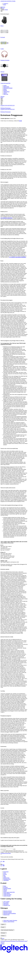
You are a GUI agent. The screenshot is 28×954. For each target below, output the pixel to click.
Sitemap (2, 942)
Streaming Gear (6, 905)
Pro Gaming (5, 902)
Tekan (4, 876)
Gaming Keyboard (7, 894)
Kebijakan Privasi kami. (6, 853)
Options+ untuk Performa (8, 921)
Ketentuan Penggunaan (6, 108)
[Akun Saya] (2, 102)
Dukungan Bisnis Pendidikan (9, 913)
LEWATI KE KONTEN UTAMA (8, 1)
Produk (2, 9)
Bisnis (4, 4)
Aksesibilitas (6, 880)
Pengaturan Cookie (23, 941)
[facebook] (3, 861)
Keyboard (5, 887)
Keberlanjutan (6, 877)
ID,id (3, 8)
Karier (4, 872)
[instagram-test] (1, 861)
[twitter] (2, 861)
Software (2, 96)
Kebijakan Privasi (14, 941)
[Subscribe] (14, 849)
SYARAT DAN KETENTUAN (8, 105)
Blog (4, 875)
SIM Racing (5, 904)
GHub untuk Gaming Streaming (10, 920)
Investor (5, 874)
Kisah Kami (5, 871)
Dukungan (3, 7)
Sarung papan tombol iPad (9, 892)
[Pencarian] (2, 99)
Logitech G (5, 3)
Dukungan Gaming (7, 912)
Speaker (5, 890)
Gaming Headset (6, 895)
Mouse (4, 886)
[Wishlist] (2, 101)
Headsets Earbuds (7, 888)
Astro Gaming (6, 901)
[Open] (2, 104)
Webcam (5, 889)
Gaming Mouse (6, 893)
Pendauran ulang (6, 879)
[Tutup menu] (2, 11)
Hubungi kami (6, 914)
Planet (2, 97)
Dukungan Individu (7, 911)
